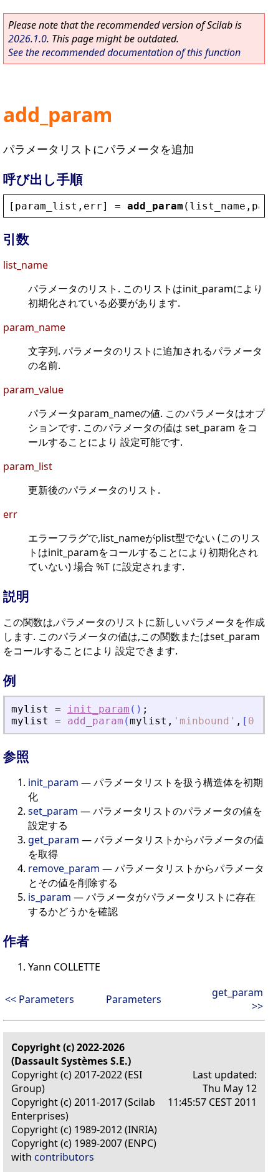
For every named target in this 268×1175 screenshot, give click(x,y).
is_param (49, 897)
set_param (53, 811)
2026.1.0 (27, 39)
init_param (98, 709)
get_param (53, 839)
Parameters (133, 999)
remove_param (64, 868)
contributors (64, 1157)
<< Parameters (39, 999)
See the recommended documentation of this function (124, 52)
